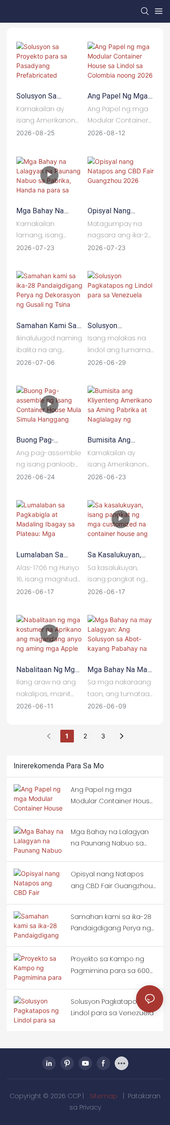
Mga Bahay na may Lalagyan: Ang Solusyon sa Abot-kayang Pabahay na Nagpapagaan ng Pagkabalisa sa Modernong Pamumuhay (120, 669)
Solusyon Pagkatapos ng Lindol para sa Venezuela (112, 325)
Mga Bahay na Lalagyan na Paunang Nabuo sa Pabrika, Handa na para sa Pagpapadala (47, 211)
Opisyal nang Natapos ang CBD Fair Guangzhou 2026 (116, 211)
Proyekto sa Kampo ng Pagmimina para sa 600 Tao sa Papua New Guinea (110, 965)
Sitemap (103, 1095)
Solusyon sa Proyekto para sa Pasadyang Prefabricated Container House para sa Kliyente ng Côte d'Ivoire (48, 96)
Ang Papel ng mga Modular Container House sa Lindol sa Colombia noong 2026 (119, 96)
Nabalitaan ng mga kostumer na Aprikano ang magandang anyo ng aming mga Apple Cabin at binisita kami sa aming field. (47, 669)
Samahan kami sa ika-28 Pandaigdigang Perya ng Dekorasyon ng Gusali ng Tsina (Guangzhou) (46, 325)
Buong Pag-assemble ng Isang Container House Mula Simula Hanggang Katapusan (47, 440)
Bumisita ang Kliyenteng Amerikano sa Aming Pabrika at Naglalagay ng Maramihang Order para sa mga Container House (117, 440)
